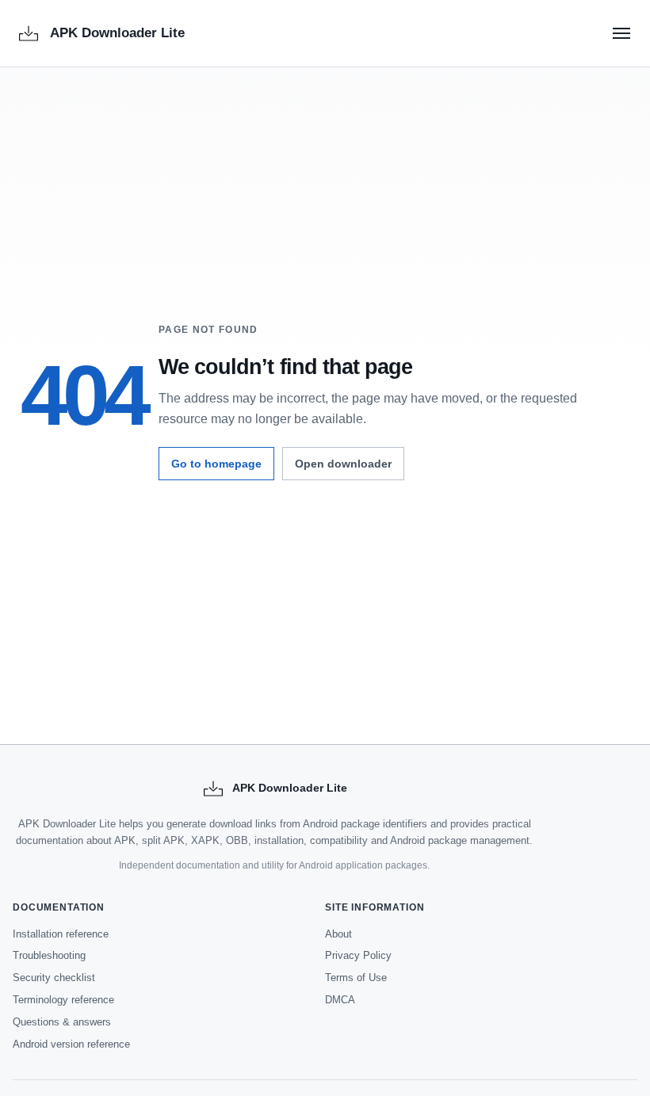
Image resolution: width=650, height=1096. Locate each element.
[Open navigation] (621, 33)
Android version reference (71, 1044)
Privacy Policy (358, 955)
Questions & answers (62, 1022)
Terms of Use (356, 977)
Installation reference (61, 934)
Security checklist (54, 977)
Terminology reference (63, 1000)
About (338, 934)
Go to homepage (216, 463)
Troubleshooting (49, 955)
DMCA (340, 1000)
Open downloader (343, 463)
